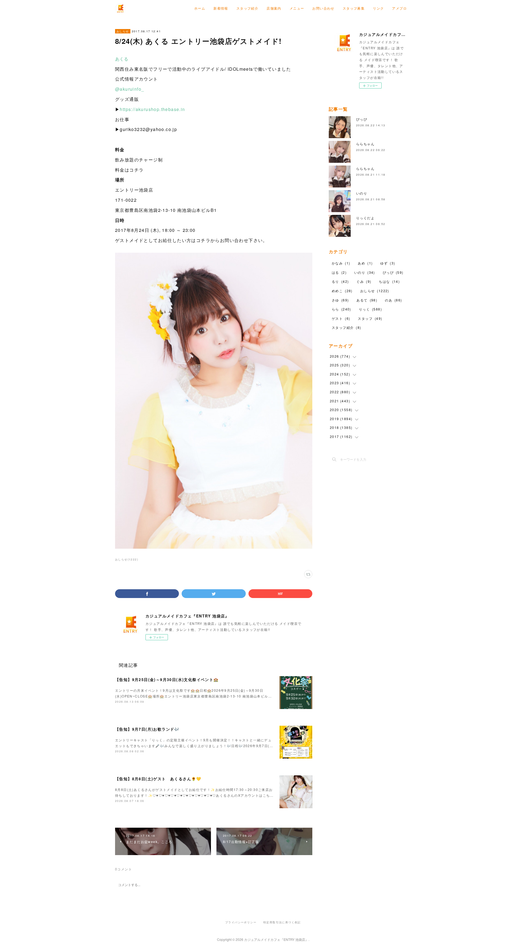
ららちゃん (365, 143)
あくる (121, 59)
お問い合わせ (323, 8)
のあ (393, 300)
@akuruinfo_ (129, 89)
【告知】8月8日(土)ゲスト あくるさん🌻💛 (158, 778)
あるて (366, 300)
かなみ (341, 263)
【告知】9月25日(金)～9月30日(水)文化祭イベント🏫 (167, 679)
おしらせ (122, 31)
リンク (378, 8)
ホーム (199, 8)
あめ (365, 263)
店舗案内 (274, 8)
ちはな (389, 281)
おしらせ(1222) (126, 559)
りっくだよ (365, 217)
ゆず (387, 263)
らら (341, 309)
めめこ (342, 290)
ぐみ (363, 281)
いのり (361, 193)
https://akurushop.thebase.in (152, 109)
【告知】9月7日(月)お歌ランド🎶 (147, 729)
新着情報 (220, 8)
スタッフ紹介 (247, 8)
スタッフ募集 (354, 8)
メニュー (297, 8)
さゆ (340, 300)
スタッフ (370, 318)
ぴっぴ (361, 119)
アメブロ (399, 8)
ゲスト (341, 318)
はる (339, 272)
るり (340, 281)
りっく (370, 309)
